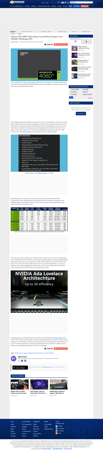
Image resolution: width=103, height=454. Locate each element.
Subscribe (76, 6)
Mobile (24, 429)
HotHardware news (46, 367)
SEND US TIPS (53, 2)
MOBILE (33, 6)
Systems (24, 426)
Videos (24, 436)
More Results (90, 97)
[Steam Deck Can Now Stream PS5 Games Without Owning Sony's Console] (74, 76)
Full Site (13, 433)
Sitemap (13, 436)
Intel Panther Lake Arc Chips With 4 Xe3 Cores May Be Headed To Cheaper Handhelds (39, 392)
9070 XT (85, 92)
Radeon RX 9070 (87, 94)
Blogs (12, 431)
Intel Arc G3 (74, 31)
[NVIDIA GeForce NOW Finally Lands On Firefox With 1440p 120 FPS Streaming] (20, 384)
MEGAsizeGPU (42, 173)
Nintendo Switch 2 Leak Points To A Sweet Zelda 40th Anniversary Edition (83, 61)
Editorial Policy (48, 429)
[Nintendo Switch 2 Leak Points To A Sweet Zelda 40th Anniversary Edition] (74, 62)
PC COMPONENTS (18, 6)
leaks (25, 353)
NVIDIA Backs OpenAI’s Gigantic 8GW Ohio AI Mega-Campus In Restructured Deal (57, 392)
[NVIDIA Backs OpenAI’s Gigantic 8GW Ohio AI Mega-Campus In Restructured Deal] (59, 384)
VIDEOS (59, 6)
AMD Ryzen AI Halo (62, 31)
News (19, 33)
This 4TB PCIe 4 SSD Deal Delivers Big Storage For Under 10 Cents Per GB (84, 68)
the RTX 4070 (64, 260)
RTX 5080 (85, 89)
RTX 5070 (73, 94)
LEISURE (53, 6)
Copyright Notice (57, 448)
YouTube (61, 431)
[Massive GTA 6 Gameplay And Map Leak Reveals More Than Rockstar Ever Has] (74, 48)
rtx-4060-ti (51, 353)
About (35, 424)
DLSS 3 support (26, 131)
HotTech (35, 436)
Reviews (13, 426)
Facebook (61, 428)
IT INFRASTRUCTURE (43, 6)
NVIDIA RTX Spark (86, 31)
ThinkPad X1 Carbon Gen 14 (27, 31)
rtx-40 (45, 353)
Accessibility (48, 424)
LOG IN (43, 2)
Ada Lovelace (32, 82)
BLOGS (65, 6)
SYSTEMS (27, 6)
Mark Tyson (22, 357)
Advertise (36, 426)
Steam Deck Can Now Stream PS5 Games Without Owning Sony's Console (84, 75)
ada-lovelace (40, 353)
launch (21, 353)
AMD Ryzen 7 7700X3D (46, 31)
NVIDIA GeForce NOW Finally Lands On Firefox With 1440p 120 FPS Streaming (18, 392)
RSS (60, 433)
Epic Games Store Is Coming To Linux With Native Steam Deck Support (84, 54)
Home (12, 424)
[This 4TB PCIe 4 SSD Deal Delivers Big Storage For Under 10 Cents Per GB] (74, 69)
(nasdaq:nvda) (31, 353)
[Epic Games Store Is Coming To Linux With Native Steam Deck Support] (74, 55)
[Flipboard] (65, 2)
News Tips (36, 429)
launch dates (58, 338)
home (13, 33)
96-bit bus (44, 345)
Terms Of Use (67, 448)
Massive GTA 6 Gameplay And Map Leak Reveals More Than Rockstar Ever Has (83, 47)
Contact (35, 431)
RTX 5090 (73, 92)
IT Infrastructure (26, 431)
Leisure (24, 433)
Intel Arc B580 (75, 89)
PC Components (26, 424)
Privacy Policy (37, 433)
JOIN (47, 2)
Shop (70, 6)
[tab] (75, 41)
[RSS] (68, 2)
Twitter (60, 426)
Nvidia (16, 353)
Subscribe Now (81, 113)
